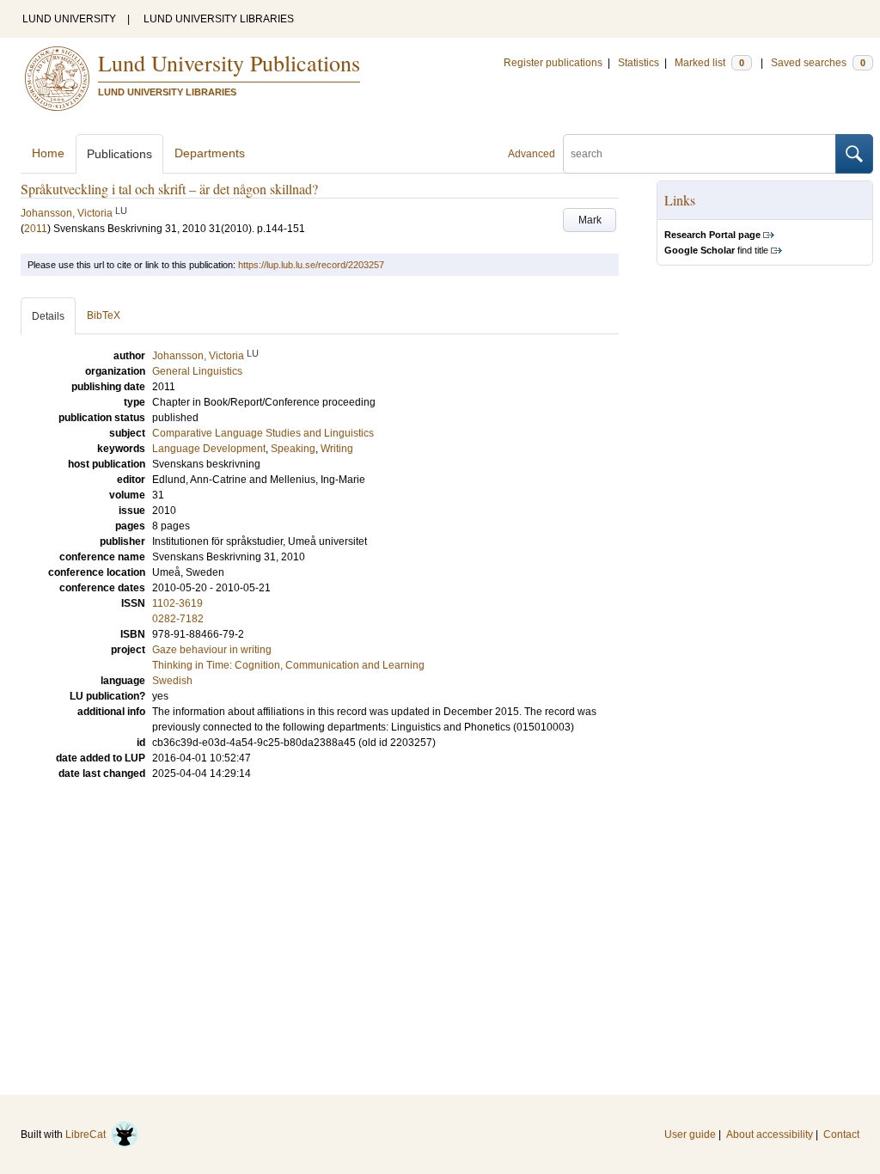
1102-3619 (177, 603)
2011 (35, 229)
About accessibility (769, 1134)
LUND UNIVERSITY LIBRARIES (219, 19)
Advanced (531, 154)
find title (716, 250)
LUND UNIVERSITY (69, 19)
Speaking (293, 449)
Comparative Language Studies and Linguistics (263, 433)
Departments (209, 153)
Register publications (553, 63)
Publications (119, 154)
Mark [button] (590, 220)
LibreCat (88, 1134)
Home (48, 153)
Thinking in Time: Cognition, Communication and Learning (288, 665)
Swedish (172, 681)
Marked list (709, 63)
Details (48, 316)
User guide (690, 1134)
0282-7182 (178, 619)
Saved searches (818, 63)
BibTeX (103, 315)
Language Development (209, 449)
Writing (337, 449)
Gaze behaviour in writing (212, 650)
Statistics (638, 63)
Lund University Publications (229, 62)
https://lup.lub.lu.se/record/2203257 (311, 265)
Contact (841, 1134)
